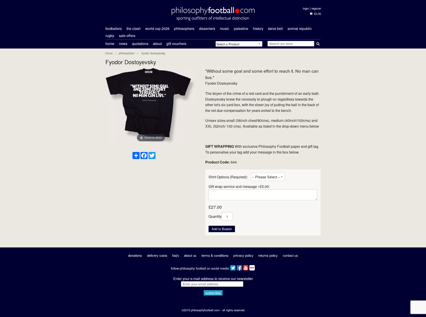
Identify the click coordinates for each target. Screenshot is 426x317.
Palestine (241, 28)
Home (109, 43)
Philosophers (126, 53)
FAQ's (175, 255)
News (123, 43)
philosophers (184, 28)
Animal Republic (300, 28)
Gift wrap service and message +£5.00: (239, 186)
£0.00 (317, 14)
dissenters (207, 28)
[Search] (317, 42)
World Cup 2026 (157, 28)
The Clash (133, 28)
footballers (113, 28)
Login (306, 8)
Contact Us (290, 255)
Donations (135, 255)
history (258, 28)
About (157, 43)
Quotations (140, 43)
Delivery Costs (157, 255)
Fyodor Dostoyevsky (153, 53)
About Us (190, 255)
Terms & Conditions (215, 255)
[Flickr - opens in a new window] (252, 267)
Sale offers (127, 35)
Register (316, 8)
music (224, 28)
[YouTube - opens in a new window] (246, 267)
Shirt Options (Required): (228, 176)
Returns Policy (268, 255)
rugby (109, 35)
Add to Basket (222, 228)
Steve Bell (275, 28)
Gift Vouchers (176, 43)
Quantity (215, 216)
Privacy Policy (243, 255)
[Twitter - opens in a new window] (233, 267)
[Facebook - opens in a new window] (239, 267)
